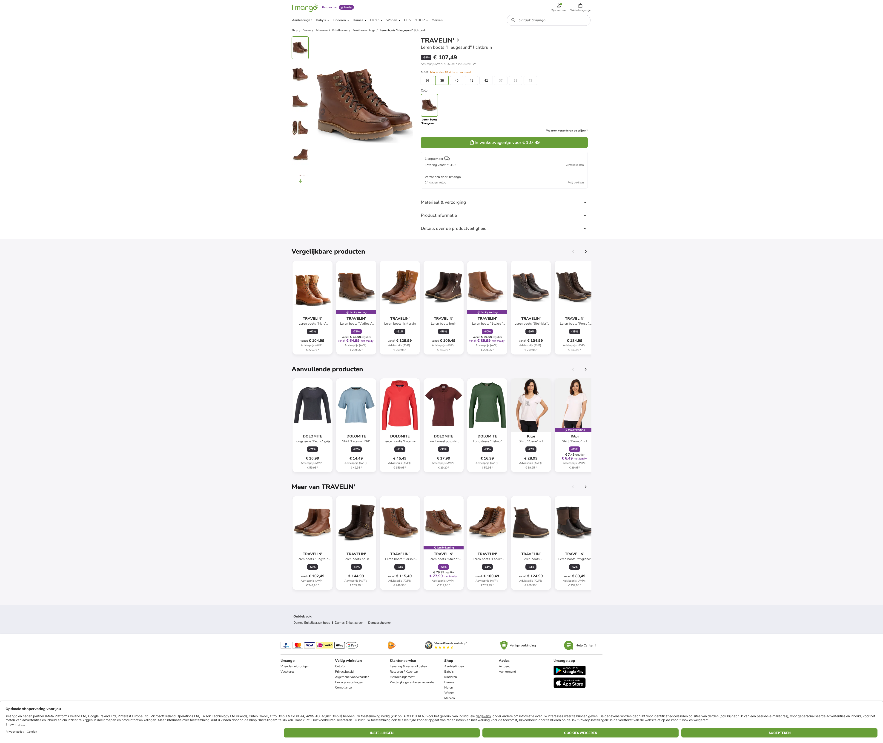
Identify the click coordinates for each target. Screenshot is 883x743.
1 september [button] (434, 159)
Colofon (341, 666)
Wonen (449, 693)
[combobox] (548, 20)
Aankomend (507, 671)
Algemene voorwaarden (352, 677)
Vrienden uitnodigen (295, 666)
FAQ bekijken (576, 182)
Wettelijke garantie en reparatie (412, 682)
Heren (448, 687)
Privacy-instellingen (349, 682)
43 (530, 80)
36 (427, 80)
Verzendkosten (575, 165)
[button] (580, 7)
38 (442, 80)
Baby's (449, 671)
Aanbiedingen (454, 666)
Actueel (504, 666)
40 (457, 80)
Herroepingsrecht (402, 677)
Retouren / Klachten (404, 671)
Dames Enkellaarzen (349, 622)
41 (471, 80)
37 (501, 80)
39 (515, 80)
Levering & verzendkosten (408, 666)
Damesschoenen (380, 622)
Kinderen (450, 677)
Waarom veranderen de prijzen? (567, 130)
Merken (449, 698)
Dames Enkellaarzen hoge (311, 622)
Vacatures (288, 671)
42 (486, 80)
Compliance (343, 687)
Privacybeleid (344, 671)
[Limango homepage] (305, 7)
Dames (449, 682)
